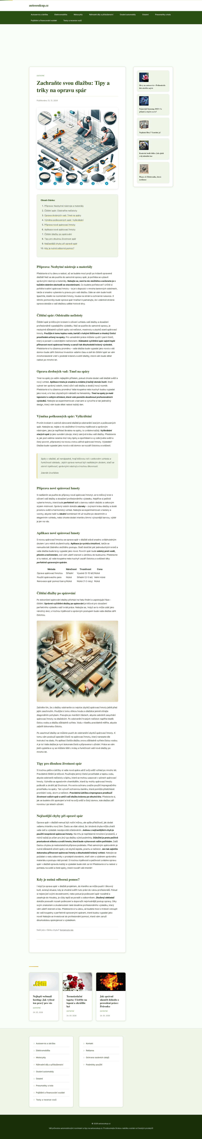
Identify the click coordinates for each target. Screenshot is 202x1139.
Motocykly (78, 14)
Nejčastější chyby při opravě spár (60, 243)
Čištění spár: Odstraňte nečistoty (60, 210)
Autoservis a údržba (39, 14)
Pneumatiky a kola (163, 14)
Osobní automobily (128, 14)
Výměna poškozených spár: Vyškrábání (63, 220)
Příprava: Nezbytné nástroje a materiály (64, 206)
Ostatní (145, 14)
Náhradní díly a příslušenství (101, 14)
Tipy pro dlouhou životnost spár (60, 239)
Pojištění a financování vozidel (44, 20)
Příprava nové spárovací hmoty (59, 225)
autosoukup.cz (38, 5)
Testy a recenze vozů (72, 20)
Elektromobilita (60, 14)
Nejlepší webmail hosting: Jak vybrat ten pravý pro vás (43, 999)
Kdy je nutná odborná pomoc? (59, 248)
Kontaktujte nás (66, 930)
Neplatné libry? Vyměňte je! (150, 132)
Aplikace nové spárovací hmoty (59, 229)
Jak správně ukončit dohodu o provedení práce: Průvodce (109, 1001)
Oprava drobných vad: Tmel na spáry (62, 215)
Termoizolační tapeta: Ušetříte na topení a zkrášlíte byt (77, 1001)
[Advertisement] (101, 41)
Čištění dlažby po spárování (58, 234)
